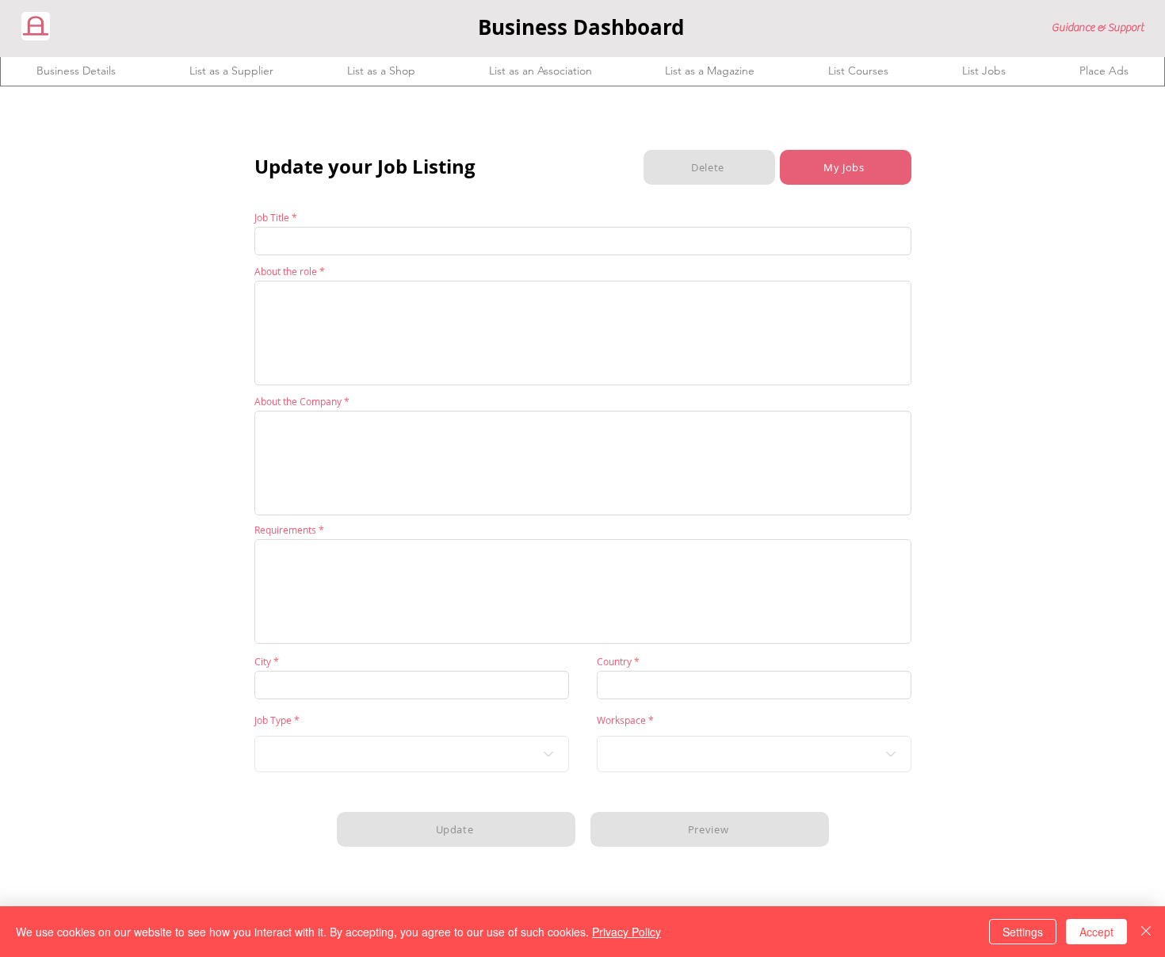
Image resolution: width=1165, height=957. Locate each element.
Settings (1023, 932)
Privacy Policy (626, 932)
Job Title (271, 217)
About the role (285, 271)
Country (614, 661)
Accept (1096, 932)
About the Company (298, 401)
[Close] (1145, 931)
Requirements (285, 529)
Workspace (621, 720)
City (262, 661)
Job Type (273, 720)
